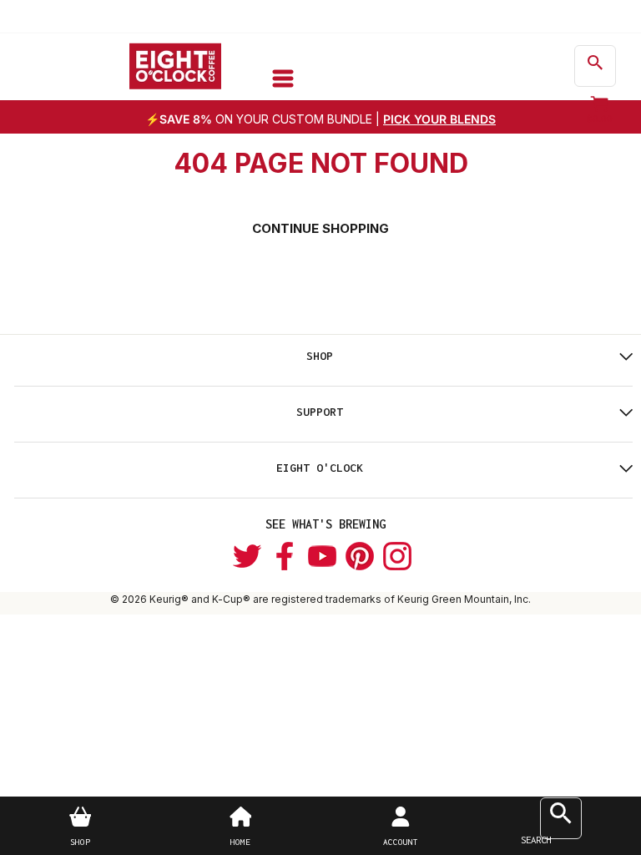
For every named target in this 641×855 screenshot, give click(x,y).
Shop (319, 355)
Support (319, 411)
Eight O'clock (319, 467)
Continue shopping (320, 228)
